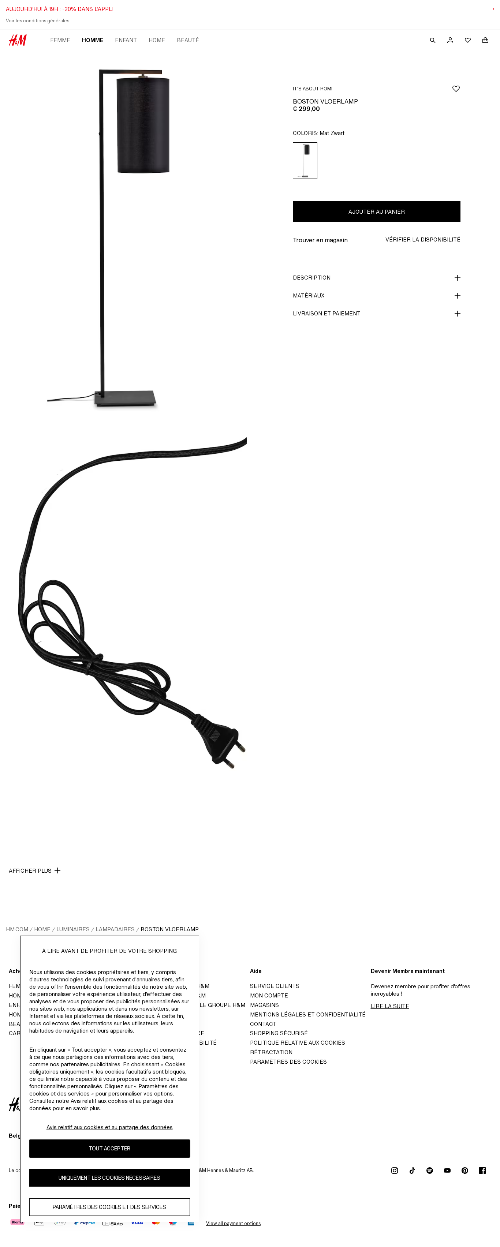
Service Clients (274, 986)
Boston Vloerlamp (170, 929)
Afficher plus (30, 871)
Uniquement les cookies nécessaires (109, 1178)
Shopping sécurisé (279, 1033)
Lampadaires (115, 929)
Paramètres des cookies (288, 1062)
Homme (92, 40)
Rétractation (271, 1052)
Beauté (188, 40)
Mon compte (269, 995)
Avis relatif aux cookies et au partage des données (109, 1127)
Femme (60, 40)
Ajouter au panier (376, 212)
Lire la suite (390, 1006)
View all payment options (233, 1223)
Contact (263, 1024)
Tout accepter (109, 1148)
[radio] (305, 160)
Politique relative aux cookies (297, 1043)
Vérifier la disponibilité (422, 239)
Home (157, 40)
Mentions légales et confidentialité (308, 1014)
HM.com (17, 929)
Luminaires (73, 929)
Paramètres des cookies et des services (109, 1207)
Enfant (126, 40)
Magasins (264, 1005)
